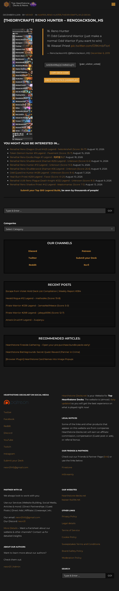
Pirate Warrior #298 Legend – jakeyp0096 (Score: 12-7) (35, 312)
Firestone (67, 467)
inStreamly (68, 474)
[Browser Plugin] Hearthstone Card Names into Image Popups (39, 359)
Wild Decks (84, 15)
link (106, 456)
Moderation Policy (71, 557)
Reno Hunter (54, 15)
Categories (10, 223)
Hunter (42, 15)
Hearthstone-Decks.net (74, 395)
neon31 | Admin (12, 566)
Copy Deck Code (60, 72)
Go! (110, 210)
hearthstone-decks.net (74, 495)
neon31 (29, 15)
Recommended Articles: (59, 338)
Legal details (68, 523)
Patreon (86, 251)
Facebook (9, 419)
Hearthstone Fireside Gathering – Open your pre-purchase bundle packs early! (48, 344)
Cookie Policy (69, 537)
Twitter (33, 258)
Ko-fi (86, 265)
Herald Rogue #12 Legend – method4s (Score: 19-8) (33, 298)
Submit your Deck (86, 258)
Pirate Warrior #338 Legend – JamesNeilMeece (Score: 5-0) (37, 305)
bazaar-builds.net (71, 499)
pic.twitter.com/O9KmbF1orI (90, 45)
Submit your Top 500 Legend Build (40, 190)
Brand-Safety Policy (72, 551)
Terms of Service (71, 530)
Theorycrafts (69, 15)
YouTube (8, 440)
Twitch (7, 446)
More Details (11, 528)
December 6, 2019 (100, 53)
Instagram (9, 453)
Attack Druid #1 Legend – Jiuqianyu (25, 319)
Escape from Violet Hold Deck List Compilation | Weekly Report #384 (43, 291)
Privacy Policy (69, 516)
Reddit (32, 265)
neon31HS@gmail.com (16, 467)
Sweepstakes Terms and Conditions (81, 544)
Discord (32, 251)
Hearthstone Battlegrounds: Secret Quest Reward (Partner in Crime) (43, 352)
